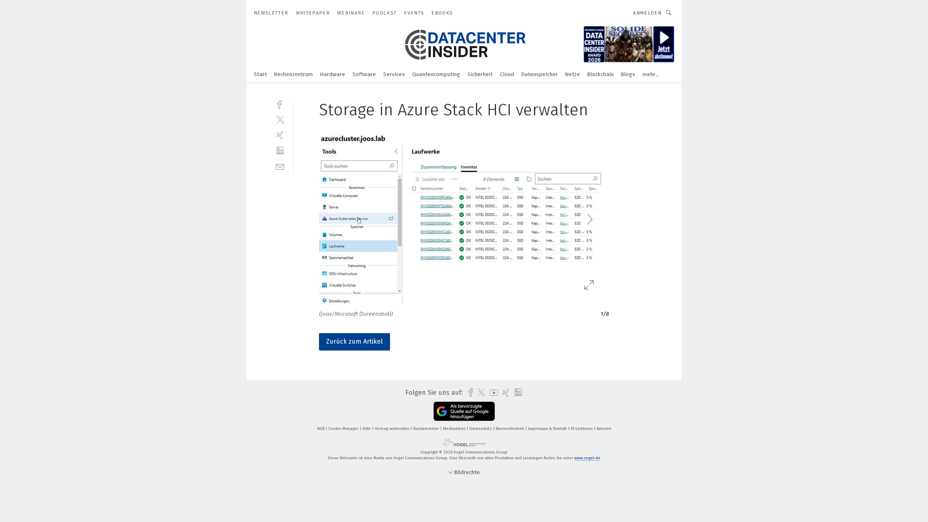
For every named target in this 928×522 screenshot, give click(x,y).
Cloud (507, 74)
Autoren (604, 428)
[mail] (280, 166)
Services (394, 74)
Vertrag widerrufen (392, 428)
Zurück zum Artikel (354, 341)
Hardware (332, 74)
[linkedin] (280, 150)
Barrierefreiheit (510, 428)
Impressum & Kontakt (548, 428)
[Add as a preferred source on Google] (464, 411)
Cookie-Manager (344, 428)
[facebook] (280, 103)
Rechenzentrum (293, 74)
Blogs (628, 74)
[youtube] (492, 392)
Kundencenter (426, 428)
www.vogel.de (587, 458)
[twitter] (280, 119)
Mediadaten (455, 428)
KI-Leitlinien (582, 428)
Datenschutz (481, 428)
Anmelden (647, 13)
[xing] (280, 135)
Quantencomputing (436, 74)
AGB (321, 428)
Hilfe (367, 428)
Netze (572, 74)
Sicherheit (480, 74)
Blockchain (600, 74)
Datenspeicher (539, 74)
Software (364, 74)
